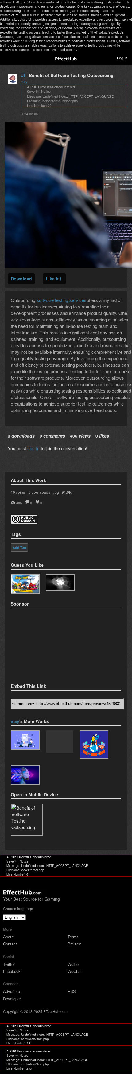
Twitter (9, 964)
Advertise (11, 991)
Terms (73, 937)
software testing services (62, 300)
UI (23, 75)
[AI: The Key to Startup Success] (59, 742)
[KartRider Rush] (25, 584)
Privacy (74, 944)
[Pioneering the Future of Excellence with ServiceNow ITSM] (94, 744)
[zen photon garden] (60, 582)
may (24, 81)
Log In (122, 57)
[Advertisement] (41, 644)
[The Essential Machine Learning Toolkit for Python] (25, 775)
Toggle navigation (7, 57)
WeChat (75, 971)
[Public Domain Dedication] (24, 522)
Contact (10, 944)
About (8, 937)
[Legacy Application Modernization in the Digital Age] (25, 740)
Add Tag (19, 547)
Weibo (73, 964)
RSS (72, 991)
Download (21, 279)
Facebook (12, 971)
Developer (12, 999)
